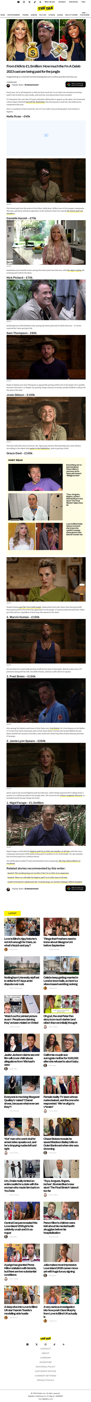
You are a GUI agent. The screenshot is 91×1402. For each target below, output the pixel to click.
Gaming (34, 15)
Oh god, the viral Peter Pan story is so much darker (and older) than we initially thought (60, 1019)
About (45, 1353)
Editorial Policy (45, 1367)
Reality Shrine (71, 15)
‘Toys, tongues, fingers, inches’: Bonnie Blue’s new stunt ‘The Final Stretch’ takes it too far (74, 499)
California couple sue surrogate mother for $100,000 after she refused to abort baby (60, 1058)
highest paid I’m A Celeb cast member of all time (50, 851)
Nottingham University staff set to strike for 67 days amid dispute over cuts (21, 981)
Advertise (73, 2)
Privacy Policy (45, 1380)
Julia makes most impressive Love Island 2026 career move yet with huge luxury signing (60, 1268)
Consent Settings (45, 1376)
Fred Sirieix (54, 728)
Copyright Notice (45, 1371)
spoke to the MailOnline (40, 448)
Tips (83, 2)
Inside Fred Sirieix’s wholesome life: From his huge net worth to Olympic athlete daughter (44, 882)
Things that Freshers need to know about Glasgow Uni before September (59, 942)
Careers (45, 1358)
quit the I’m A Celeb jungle (30, 607)
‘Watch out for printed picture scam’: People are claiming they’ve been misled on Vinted (21, 1019)
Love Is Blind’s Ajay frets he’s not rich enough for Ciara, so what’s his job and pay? (20, 942)
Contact (62, 2)
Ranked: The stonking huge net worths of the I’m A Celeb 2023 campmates (38, 873)
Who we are (50, 2)
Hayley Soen (17, 85)
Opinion (52, 15)
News (3, 15)
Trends (25, 15)
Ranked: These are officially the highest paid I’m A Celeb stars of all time (37, 877)
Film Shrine (85, 15)
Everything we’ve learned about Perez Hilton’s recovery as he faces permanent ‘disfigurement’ (74, 470)
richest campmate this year (71, 795)
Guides (60, 15)
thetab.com (41, 1393)
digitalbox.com (47, 1399)
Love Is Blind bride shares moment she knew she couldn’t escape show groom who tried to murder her (74, 529)
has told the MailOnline (35, 102)
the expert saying (74, 270)
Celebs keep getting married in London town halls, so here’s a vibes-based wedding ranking (60, 981)
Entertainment (13, 15)
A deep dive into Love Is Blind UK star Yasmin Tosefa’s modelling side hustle (20, 1310)
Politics (42, 15)
